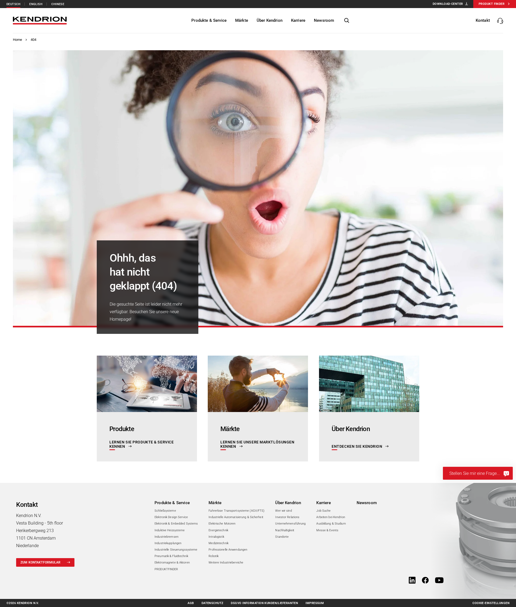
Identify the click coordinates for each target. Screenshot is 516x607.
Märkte (215, 502)
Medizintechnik (218, 543)
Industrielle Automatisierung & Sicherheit (236, 517)
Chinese (57, 4)
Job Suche (323, 510)
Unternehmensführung (290, 523)
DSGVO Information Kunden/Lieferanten (264, 603)
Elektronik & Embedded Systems (176, 523)
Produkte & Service (172, 502)
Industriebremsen (166, 537)
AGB (191, 603)
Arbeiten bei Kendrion (330, 517)
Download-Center (448, 4)
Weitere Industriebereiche (226, 562)
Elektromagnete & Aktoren (172, 562)
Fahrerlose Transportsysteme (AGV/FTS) (236, 510)
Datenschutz (213, 603)
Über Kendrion (288, 502)
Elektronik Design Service (171, 517)
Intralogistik (216, 537)
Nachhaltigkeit (284, 530)
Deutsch (13, 4)
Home (17, 40)
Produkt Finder (491, 4)
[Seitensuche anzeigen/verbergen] (347, 20)
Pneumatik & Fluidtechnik (171, 556)
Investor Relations (287, 517)
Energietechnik (218, 530)
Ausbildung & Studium (331, 523)
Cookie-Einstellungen (491, 603)
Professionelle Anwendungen (228, 549)
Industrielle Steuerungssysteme (176, 549)
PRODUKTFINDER (166, 569)
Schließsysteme (165, 510)
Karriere (323, 502)
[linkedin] (412, 581)
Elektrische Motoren (222, 523)
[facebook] (425, 581)
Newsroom (367, 502)
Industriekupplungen (168, 543)
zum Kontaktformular (40, 562)
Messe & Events (327, 530)
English (35, 4)
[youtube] (439, 581)
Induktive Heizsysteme (170, 530)
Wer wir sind (283, 510)
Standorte (282, 537)
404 (33, 40)
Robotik (213, 556)
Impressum (315, 603)
